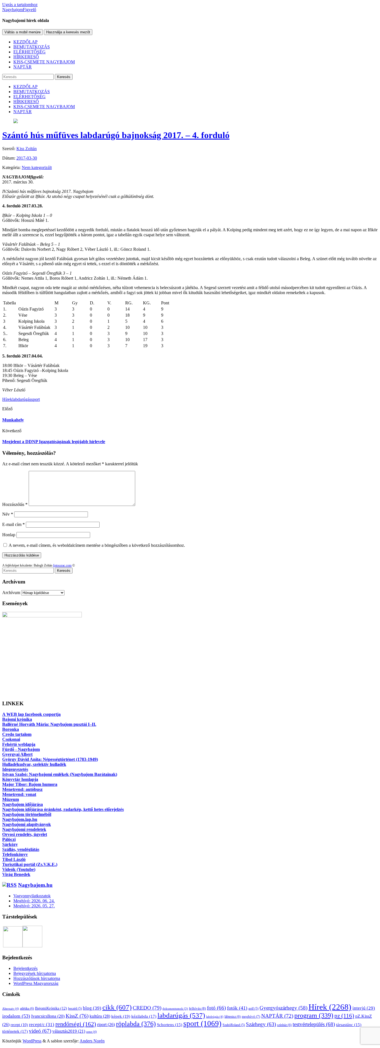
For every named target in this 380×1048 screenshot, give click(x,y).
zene (91, 1031)
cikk (117, 1007)
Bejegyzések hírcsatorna (34, 973)
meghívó (251, 1017)
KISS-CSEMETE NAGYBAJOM (44, 61)
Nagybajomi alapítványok (26, 824)
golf (253, 1008)
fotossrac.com (62, 565)
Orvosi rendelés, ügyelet (24, 834)
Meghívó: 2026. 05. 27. (34, 905)
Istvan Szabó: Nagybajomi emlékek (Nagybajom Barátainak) (59, 774)
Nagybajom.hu (35, 885)
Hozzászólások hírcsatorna (36, 978)
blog (92, 1008)
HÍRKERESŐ (26, 56)
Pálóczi (9, 839)
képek (120, 1016)
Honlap (8, 534)
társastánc (348, 1024)
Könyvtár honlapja (20, 779)
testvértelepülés (314, 1024)
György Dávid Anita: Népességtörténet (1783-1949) (50, 759)
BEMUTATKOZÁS (31, 46)
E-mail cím (13, 524)
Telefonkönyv (15, 854)
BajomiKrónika (51, 1008)
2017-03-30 (26, 158)
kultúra (100, 1016)
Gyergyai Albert (17, 754)
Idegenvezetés (15, 769)
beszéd (75, 1008)
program (313, 1015)
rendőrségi (75, 1024)
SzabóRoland (234, 1025)
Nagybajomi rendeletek (24, 829)
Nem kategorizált (37, 167)
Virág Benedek (16, 874)
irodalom (16, 1016)
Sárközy (10, 844)
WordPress (32, 1041)
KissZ (77, 1016)
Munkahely (13, 420)
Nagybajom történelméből (26, 814)
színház (284, 1025)
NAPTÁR (22, 66)
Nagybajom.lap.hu (19, 819)
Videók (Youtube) (18, 869)
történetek (15, 1031)
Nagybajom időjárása (22, 804)
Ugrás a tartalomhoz (20, 4)
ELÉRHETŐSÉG (29, 51)
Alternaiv (10, 1008)
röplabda (136, 1023)
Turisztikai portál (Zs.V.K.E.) (29, 864)
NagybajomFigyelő (19, 9)
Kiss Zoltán (26, 148)
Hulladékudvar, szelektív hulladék (34, 764)
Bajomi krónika (17, 719)
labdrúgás (214, 1016)
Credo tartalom (16, 734)
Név (7, 514)
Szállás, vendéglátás (20, 849)
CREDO (147, 1008)
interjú (363, 1008)
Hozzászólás (15, 504)
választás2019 (68, 1031)
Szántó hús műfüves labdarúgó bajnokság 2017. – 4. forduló (116, 135)
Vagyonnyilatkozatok (32, 895)
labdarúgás (21, 399)
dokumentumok (175, 1008)
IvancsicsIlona (48, 1016)
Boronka (10, 729)
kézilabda (143, 1016)
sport (35, 399)
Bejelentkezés (25, 968)
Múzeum (10, 799)
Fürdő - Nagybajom (21, 749)
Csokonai (11, 739)
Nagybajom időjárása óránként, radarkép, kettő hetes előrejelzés (63, 809)
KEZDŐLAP (25, 41)
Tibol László (14, 859)
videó (40, 1031)
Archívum (11, 592)
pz (344, 1016)
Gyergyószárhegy (283, 1008)
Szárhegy (261, 1024)
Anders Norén (92, 1041)
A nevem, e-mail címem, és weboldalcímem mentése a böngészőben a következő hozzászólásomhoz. (97, 545)
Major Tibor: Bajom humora (29, 784)
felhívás (197, 1008)
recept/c (41, 1024)
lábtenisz (232, 1017)
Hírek (7, 399)
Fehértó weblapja (18, 744)
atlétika (27, 1008)
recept (19, 1025)
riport (106, 1024)
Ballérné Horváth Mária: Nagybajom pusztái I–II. (49, 724)
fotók (237, 1008)
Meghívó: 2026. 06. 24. (34, 900)
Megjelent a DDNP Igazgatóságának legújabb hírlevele (53, 441)
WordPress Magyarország (35, 983)
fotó (216, 1008)
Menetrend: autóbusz (22, 789)
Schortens (169, 1024)
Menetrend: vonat (19, 794)
